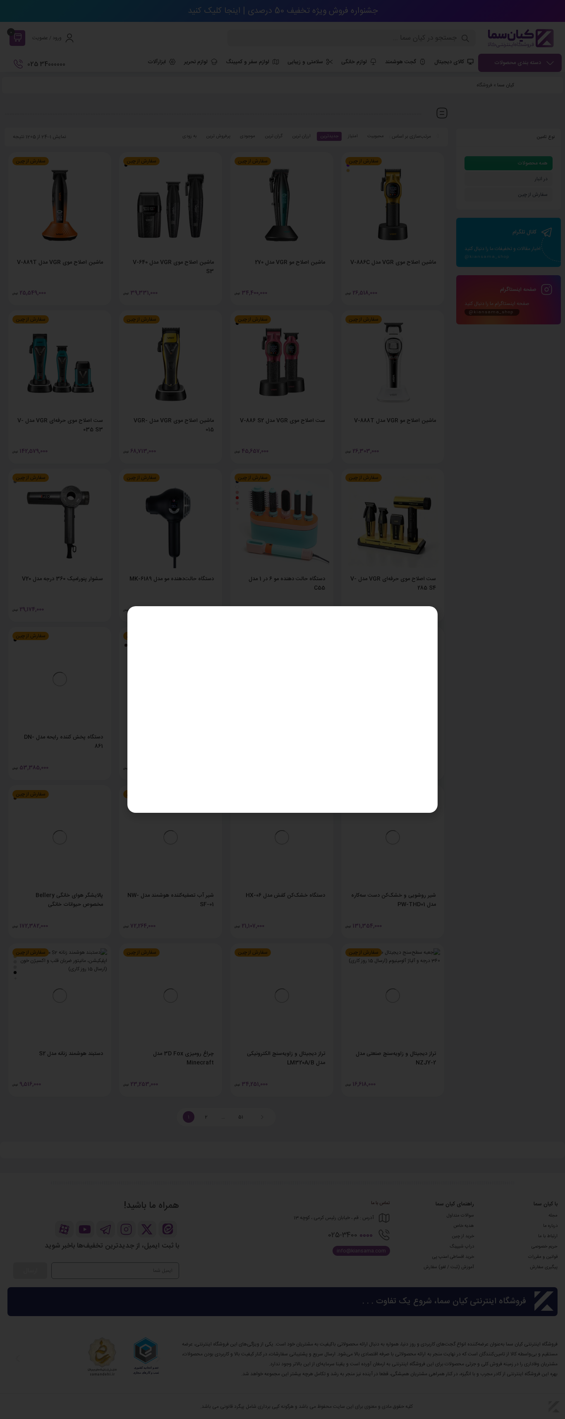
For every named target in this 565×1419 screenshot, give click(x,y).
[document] (282, 709)
